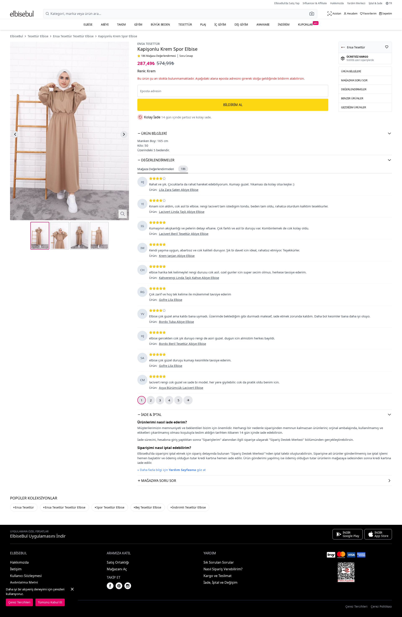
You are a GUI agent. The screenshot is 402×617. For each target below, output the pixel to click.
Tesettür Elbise (38, 36)
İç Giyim (220, 24)
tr (390, 3)
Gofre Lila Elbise (170, 300)
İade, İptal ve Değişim (220, 582)
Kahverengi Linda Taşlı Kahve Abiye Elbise (189, 278)
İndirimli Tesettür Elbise (189, 507)
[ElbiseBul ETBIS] (346, 572)
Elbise (88, 24)
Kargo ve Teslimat (218, 575)
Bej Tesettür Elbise (148, 507)
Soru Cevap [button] (186, 56)
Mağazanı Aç (117, 569)
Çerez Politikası (381, 606)
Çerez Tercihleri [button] (356, 606)
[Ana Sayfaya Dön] (22, 14)
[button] (313, 13)
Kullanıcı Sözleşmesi (26, 575)
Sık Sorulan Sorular (219, 562)
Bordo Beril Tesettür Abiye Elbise (182, 343)
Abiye (105, 24)
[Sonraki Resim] (124, 134)
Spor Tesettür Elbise (110, 507)
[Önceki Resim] (15, 134)
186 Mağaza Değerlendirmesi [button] (158, 56)
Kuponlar (308, 24)
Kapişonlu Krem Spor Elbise (117, 36)
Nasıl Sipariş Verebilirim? (223, 569)
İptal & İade (375, 3)
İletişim (16, 569)
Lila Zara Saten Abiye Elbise (178, 190)
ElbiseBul (16, 36)
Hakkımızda (337, 3)
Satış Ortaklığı (118, 562)
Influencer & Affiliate (315, 3)
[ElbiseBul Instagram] (127, 585)
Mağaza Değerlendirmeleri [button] (161, 169)
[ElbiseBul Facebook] (110, 585)
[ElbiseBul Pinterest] (119, 585)
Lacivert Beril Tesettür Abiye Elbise (183, 234)
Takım (121, 24)
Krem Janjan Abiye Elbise (177, 256)
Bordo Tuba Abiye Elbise (176, 321)
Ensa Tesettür (148, 44)
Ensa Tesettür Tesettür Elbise (73, 36)
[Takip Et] (386, 47)
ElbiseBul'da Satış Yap (286, 3)
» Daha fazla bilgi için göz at (171, 470)
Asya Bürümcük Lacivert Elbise (181, 387)
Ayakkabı (262, 24)
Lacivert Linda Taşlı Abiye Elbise (181, 212)
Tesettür (185, 24)
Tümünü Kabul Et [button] (50, 602)
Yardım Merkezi (356, 3)
